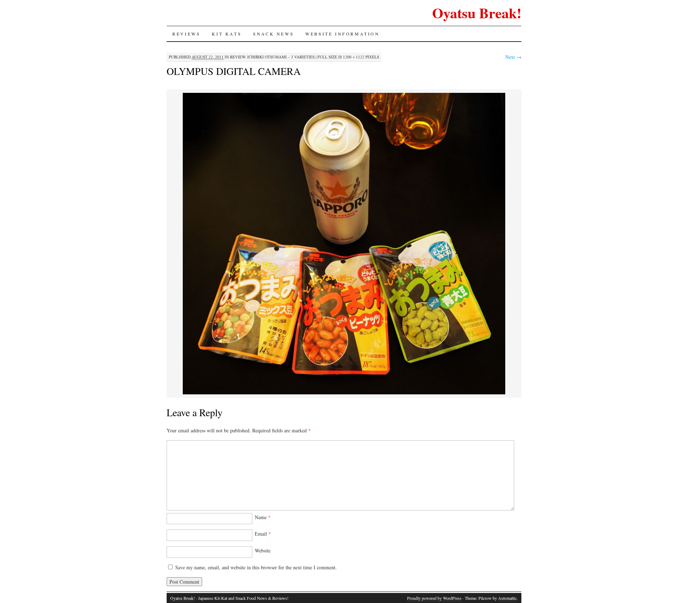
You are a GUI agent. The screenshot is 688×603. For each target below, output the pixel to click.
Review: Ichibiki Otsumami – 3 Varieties (272, 57)
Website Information (342, 34)
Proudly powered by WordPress (434, 598)
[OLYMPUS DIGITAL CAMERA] (344, 393)
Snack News (273, 34)
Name (263, 517)
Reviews (186, 34)
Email (263, 533)
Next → (513, 56)
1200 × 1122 (353, 57)
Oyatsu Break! (476, 12)
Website (263, 550)
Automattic (507, 598)
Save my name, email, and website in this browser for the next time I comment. (256, 567)
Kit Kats (227, 34)
